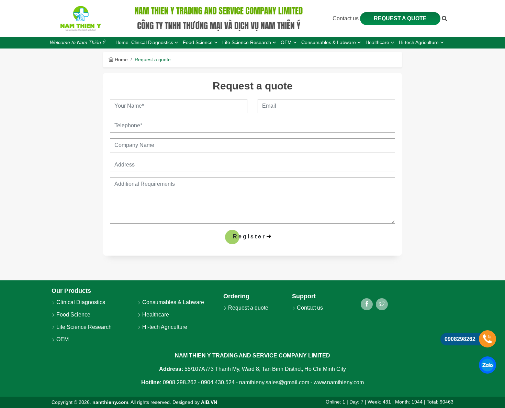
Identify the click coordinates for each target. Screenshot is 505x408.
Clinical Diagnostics (80, 302)
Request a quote (400, 18)
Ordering (236, 296)
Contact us (346, 18)
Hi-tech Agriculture (164, 327)
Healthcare (155, 315)
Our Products (71, 290)
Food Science (72, 315)
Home (120, 59)
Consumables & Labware (172, 302)
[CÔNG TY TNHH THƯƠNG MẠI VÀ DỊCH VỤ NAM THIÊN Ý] (80, 19)
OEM (62, 339)
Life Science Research (83, 327)
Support (304, 296)
